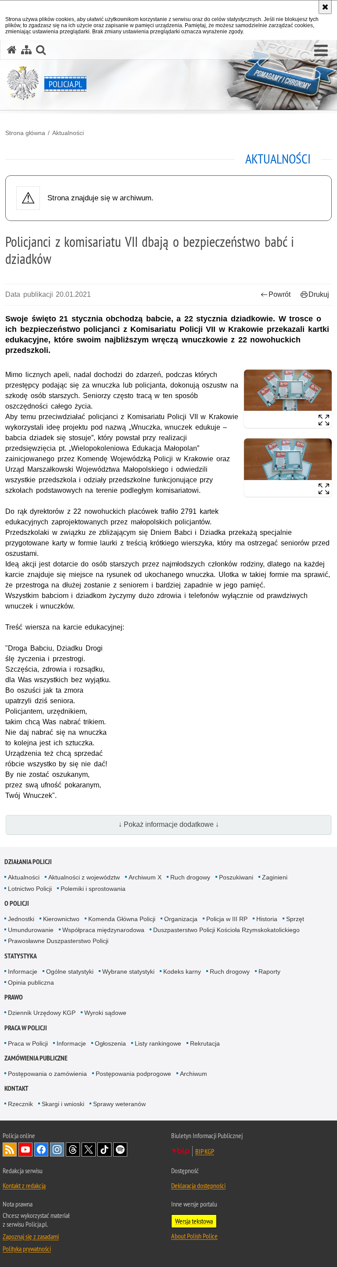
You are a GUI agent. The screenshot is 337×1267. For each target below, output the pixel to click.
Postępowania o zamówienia (47, 1073)
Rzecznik (20, 1103)
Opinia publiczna (31, 982)
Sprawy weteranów (119, 1103)
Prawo (13, 997)
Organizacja (180, 918)
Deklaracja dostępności (198, 1185)
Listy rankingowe (158, 1043)
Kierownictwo (61, 918)
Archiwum (193, 1073)
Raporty (269, 971)
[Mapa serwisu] (26, 49)
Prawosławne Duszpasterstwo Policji (58, 940)
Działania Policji (28, 861)
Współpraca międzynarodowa (103, 929)
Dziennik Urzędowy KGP (41, 1012)
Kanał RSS (10, 1149)
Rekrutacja (205, 1043)
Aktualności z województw (84, 877)
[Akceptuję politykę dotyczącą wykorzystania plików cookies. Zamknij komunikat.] (325, 7)
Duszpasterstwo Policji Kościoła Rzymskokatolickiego (226, 929)
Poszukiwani (236, 877)
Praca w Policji (25, 1027)
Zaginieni (274, 877)
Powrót (279, 294)
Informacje (22, 971)
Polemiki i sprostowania (93, 888)
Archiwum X (145, 877)
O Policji (16, 903)
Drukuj (318, 294)
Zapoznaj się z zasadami (31, 1236)
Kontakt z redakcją (24, 1185)
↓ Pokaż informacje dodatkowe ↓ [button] (168, 824)
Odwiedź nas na (25, 1149)
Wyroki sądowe (105, 1012)
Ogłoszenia (110, 1043)
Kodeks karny (182, 971)
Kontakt (16, 1088)
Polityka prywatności (27, 1248)
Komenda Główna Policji (121, 918)
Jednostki (21, 918)
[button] (321, 51)
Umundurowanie (31, 929)
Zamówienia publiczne (36, 1058)
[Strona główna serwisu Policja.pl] (12, 49)
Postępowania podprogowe (133, 1073)
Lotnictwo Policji (30, 888)
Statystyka (20, 956)
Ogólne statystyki (69, 971)
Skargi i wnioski (63, 1103)
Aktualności (68, 132)
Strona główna (25, 132)
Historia (266, 918)
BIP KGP (204, 1151)
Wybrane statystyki (128, 971)
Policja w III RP (226, 918)
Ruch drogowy (190, 877)
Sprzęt (295, 918)
